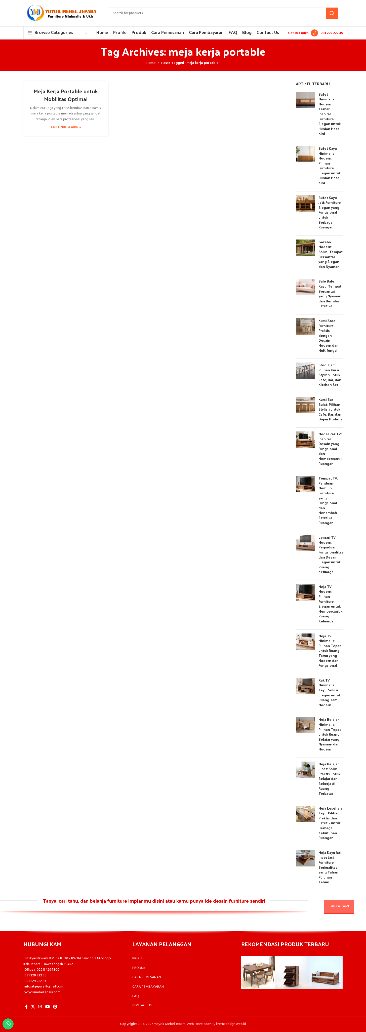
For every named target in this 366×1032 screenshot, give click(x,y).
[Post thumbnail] (305, 115)
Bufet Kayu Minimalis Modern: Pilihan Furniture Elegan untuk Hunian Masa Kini (329, 165)
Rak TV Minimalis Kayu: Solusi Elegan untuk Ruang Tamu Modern (329, 692)
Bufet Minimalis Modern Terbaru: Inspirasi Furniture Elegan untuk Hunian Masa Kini (329, 114)
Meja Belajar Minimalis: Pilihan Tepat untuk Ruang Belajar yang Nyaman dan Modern (329, 734)
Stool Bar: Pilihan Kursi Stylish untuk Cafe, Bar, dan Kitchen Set (329, 375)
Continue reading (66, 127)
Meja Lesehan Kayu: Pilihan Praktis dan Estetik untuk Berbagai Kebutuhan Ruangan (330, 823)
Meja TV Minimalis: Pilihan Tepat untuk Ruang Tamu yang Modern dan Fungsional (329, 651)
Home (151, 63)
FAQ (135, 996)
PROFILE (138, 958)
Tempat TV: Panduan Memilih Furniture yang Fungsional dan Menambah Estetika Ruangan (328, 500)
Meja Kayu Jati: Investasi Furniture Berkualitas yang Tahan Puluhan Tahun (330, 867)
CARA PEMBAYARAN (148, 987)
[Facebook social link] (26, 1007)
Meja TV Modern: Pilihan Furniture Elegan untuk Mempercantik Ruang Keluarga (330, 603)
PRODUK (138, 968)
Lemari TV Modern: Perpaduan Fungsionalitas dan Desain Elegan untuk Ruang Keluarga (330, 554)
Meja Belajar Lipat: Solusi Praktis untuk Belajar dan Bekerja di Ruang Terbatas (329, 779)
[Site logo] (61, 13)
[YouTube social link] (47, 1007)
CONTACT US (142, 1005)
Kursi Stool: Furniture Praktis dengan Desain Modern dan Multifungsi (328, 335)
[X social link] (33, 1007)
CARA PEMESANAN (146, 977)
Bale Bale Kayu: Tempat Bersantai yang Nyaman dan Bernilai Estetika (329, 293)
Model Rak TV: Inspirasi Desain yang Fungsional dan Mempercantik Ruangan (330, 449)
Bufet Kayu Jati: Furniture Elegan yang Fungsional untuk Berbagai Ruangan (329, 212)
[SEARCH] (332, 13)
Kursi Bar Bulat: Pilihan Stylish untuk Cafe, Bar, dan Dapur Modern (330, 409)
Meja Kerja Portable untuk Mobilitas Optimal (66, 95)
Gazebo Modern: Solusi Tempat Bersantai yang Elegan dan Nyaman (330, 254)
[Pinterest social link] (55, 1007)
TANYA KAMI (339, 906)
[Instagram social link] (40, 1007)
